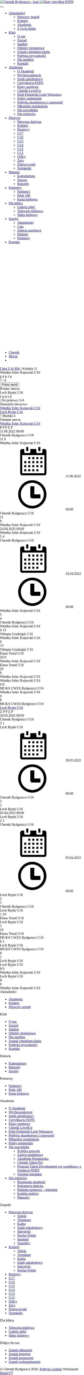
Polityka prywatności (31, 56)
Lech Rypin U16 (11, 412)
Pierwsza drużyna (29, 122)
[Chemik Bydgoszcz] (42, 2)
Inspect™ (6, 1373)
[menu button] (1, 7)
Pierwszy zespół (28, 17)
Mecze (13, 356)
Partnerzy (15, 187)
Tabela (21, 1216)
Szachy (14, 219)
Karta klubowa (27, 199)
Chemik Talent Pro (30, 1162)
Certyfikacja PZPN (30, 83)
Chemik (14, 352)
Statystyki (24, 1231)
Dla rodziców (26, 114)
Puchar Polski (26, 1235)
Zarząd (22, 40)
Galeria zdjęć (26, 207)
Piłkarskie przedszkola (32, 106)
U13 (20, 149)
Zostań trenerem (20, 1354)
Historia (14, 172)
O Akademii (25, 71)
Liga (20, 226)
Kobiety (22, 21)
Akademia (24, 25)
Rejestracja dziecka (30, 1186)
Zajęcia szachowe (29, 230)
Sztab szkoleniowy (30, 79)
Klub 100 (23, 195)
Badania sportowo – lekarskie (37, 1190)
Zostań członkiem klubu (33, 52)
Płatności (23, 1197)
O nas (21, 36)
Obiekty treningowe (30, 48)
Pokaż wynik (10, 384)
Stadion (22, 44)
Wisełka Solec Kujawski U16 (20, 408)
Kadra (21, 1224)
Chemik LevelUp (29, 90)
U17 (20, 133)
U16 (20, 137)
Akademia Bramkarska (32, 1158)
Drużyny (15, 118)
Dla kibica (16, 203)
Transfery (23, 1243)
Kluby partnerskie (29, 98)
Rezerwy (23, 129)
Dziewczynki (26, 164)
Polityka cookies (51, 1369)
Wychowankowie (29, 75)
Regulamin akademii (31, 1182)
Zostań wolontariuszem (24, 1362)
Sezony (22, 180)
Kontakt (22, 63)
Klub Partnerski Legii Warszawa (39, 94)
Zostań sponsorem (21, 1358)
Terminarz (24, 1220)
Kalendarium (26, 176)
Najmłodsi (24, 168)
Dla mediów (25, 59)
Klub (12, 32)
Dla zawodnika (27, 110)
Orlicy (21, 156)
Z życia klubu (26, 28)
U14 (20, 145)
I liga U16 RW (10, 368)
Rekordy (23, 184)
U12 (20, 153)
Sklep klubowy (27, 215)
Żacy (20, 160)
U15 (20, 141)
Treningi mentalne (29, 1174)
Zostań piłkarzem (20, 1350)
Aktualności (17, 13)
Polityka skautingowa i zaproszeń (40, 102)
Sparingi (23, 1239)
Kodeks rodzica (28, 1193)
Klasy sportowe (28, 87)
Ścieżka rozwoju (28, 1151)
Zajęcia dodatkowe (30, 1155)
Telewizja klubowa (30, 211)
